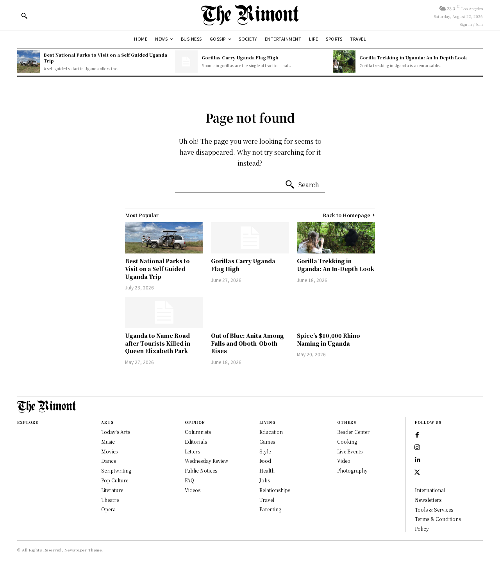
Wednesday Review (206, 460)
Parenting (270, 509)
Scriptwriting (116, 470)
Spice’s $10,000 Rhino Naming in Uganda (328, 339)
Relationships (274, 490)
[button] (24, 16)
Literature (112, 490)
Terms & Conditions (438, 519)
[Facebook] (417, 435)
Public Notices (201, 470)
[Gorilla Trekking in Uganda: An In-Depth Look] (344, 61)
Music (108, 441)
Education (271, 431)
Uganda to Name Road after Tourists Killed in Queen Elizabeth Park (157, 343)
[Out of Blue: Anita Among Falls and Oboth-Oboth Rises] (250, 312)
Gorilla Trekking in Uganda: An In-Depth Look (413, 57)
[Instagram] (417, 447)
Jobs (264, 480)
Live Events (349, 451)
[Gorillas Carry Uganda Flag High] (186, 61)
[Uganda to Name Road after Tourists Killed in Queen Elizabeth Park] (164, 312)
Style (265, 451)
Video (343, 460)
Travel (266, 499)
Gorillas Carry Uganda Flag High (240, 57)
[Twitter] (417, 472)
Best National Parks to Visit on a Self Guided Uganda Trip (105, 58)
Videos (192, 490)
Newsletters (428, 499)
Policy (422, 528)
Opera (108, 509)
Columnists (198, 431)
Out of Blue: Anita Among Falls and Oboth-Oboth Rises (247, 343)
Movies (109, 451)
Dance (108, 460)
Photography (352, 470)
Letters (192, 451)
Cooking (347, 441)
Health (267, 470)
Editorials (196, 441)
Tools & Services (434, 509)
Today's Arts (115, 431)
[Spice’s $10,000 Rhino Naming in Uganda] (336, 312)
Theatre (110, 499)
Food (265, 460)
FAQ (189, 480)
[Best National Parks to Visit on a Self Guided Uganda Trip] (28, 61)
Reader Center (353, 431)
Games (267, 441)
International (430, 490)
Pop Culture (114, 480)
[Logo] (250, 15)
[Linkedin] (417, 460)
